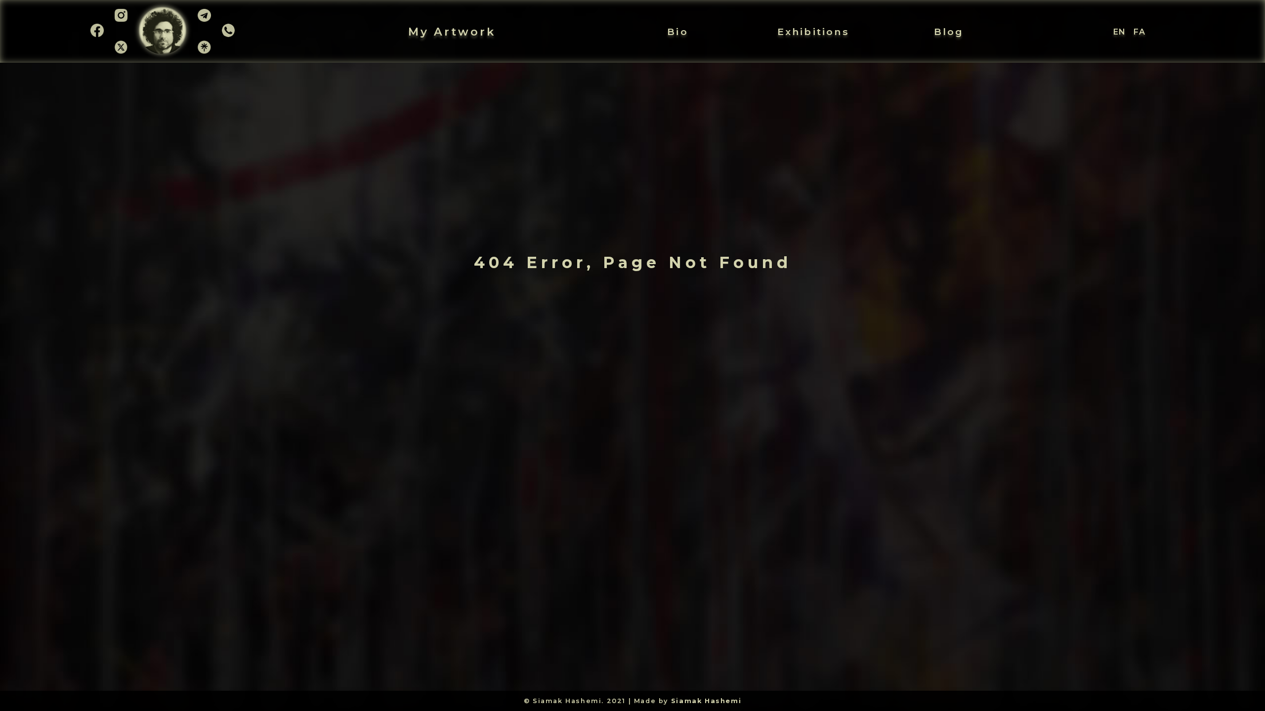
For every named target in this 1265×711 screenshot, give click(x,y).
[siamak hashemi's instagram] (121, 21)
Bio (677, 32)
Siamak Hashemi (706, 701)
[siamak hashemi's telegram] (204, 21)
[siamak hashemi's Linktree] (204, 51)
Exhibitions (813, 32)
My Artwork (452, 32)
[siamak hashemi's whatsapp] (228, 34)
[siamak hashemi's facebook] (97, 34)
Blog (949, 32)
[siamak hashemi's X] (121, 51)
